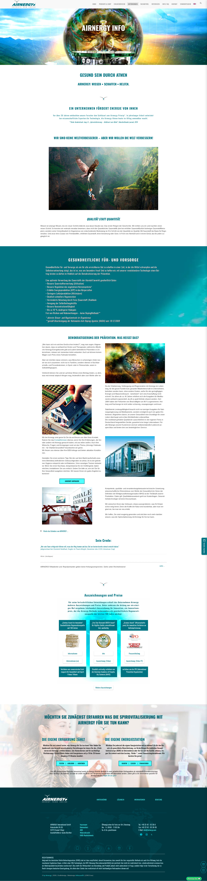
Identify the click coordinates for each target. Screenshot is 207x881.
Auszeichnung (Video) (104, 661)
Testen (61, 763)
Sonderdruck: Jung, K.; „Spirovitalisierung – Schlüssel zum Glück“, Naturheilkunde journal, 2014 (106, 122)
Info (107, 654)
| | (135, 763)
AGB (81, 829)
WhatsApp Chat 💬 (194, 878)
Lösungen (120, 799)
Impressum (83, 824)
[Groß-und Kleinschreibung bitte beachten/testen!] (203, 4)
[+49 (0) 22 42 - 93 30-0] (203, 864)
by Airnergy (47, 875)
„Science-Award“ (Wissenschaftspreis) (134, 624)
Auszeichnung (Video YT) (135, 661)
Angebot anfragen (72, 481)
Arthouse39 (80, 875)
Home (94, 4)
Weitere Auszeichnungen (103, 687)
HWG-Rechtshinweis (87, 835)
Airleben (70, 763)
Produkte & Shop (105, 4)
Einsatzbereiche (119, 4)
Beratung (158, 799)
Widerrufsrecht (85, 832)
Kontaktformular (60, 440)
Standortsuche (185, 4)
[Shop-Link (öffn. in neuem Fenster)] (203, 870)
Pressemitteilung (136, 654)
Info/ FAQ (165, 4)
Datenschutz (84, 827)
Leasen (133, 763)
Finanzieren (144, 763)
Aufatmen (81, 763)
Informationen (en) (72, 661)
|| (72, 763)
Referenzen (156, 4)
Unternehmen (133, 4)
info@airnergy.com (149, 829)
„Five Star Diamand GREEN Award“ (103, 622)
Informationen (75, 654)
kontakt (174, 4)
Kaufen (124, 763)
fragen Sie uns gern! (109, 775)
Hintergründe (102, 799)
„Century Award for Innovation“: (72, 622)
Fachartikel (144, 4)
